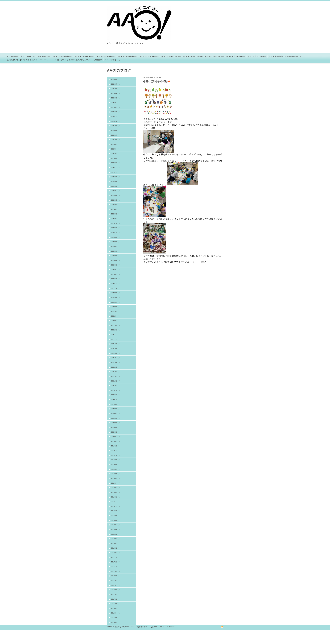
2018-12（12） (116, 501)
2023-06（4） (116, 251)
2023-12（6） (116, 223)
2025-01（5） (116, 163)
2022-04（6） (116, 316)
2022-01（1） (116, 330)
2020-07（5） (116, 413)
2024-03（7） (116, 209)
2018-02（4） (116, 548)
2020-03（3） (116, 432)
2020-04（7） (116, 427)
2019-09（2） (116, 460)
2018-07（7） (116, 525)
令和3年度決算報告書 (149, 56)
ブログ (122, 60)
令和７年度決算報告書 (63, 56)
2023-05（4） (116, 255)
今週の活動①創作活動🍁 (157, 81)
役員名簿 (31, 56)
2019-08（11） (116, 464)
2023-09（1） (116, 237)
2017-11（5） (116, 562)
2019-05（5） (116, 478)
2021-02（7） (116, 381)
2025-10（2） (116, 121)
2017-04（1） (116, 585)
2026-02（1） (116, 102)
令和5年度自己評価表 (214, 56)
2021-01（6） (116, 385)
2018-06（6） (116, 529)
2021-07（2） (116, 358)
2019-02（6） (116, 492)
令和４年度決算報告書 (128, 56)
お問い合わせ (110, 60)
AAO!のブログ (46, 60)
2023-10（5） (116, 232)
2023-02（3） (116, 269)
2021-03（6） (116, 376)
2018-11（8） (116, 506)
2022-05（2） (116, 311)
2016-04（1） (116, 613)
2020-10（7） (116, 399)
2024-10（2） (116, 177)
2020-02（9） (116, 436)
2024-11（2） (116, 172)
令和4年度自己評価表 (235, 56)
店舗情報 (98, 60)
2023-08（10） (116, 242)
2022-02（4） (116, 325)
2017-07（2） (116, 580)
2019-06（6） (116, 474)
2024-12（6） (116, 167)
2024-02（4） (116, 214)
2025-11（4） (116, 116)
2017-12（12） (116, 557)
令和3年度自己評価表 (257, 56)
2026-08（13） (116, 79)
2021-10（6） (116, 344)
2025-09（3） (116, 126)
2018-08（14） (116, 520)
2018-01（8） (116, 552)
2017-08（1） (116, 576)
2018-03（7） (116, 543)
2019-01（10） (116, 497)
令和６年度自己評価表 (193, 56)
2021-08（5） (116, 353)
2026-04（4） (116, 93)
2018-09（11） (116, 515)
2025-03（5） (116, 153)
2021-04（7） (116, 371)
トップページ (12, 56)
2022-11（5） (116, 283)
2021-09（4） (116, 348)
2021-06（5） (116, 362)
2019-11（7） (116, 450)
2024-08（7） (116, 186)
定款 (22, 56)
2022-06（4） (116, 307)
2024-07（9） (116, 191)
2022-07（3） (116, 302)
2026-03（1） (116, 98)
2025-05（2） (116, 144)
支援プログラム (44, 56)
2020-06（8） (116, 418)
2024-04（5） (116, 204)
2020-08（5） (116, 409)
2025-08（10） (116, 130)
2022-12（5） (116, 279)
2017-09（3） (116, 571)
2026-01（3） (116, 107)
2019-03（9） (116, 487)
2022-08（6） (116, 297)
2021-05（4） (116, 367)
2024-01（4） (116, 218)
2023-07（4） (116, 246)
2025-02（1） (116, 158)
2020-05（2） (116, 423)
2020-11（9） (116, 395)
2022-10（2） (116, 288)
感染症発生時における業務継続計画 (21, 60)
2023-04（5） (116, 260)
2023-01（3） (116, 274)
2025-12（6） (116, 112)
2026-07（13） (116, 84)
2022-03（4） (116, 320)
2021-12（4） (116, 334)
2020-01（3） (116, 441)
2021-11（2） (116, 339)
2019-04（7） (116, 483)
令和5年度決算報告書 (106, 56)
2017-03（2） (116, 590)
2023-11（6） (116, 228)
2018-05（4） (116, 534)
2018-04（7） (116, 539)
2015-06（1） (116, 617)
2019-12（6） (116, 446)
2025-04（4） (116, 149)
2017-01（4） (116, 599)
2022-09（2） (116, 293)
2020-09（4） (116, 404)
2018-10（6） (116, 511)
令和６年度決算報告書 (85, 56)
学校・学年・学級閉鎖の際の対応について (73, 60)
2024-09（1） (116, 181)
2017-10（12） (116, 566)
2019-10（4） (116, 455)
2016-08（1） (116, 603)
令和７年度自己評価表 (171, 56)
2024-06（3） (116, 195)
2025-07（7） (116, 135)
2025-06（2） (116, 139)
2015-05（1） (116, 622)
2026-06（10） (116, 88)
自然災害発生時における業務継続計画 (285, 56)
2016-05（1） (116, 608)
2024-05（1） (116, 200)
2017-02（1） (116, 594)
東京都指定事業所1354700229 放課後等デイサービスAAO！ (136, 627)
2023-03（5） (116, 265)
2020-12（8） (116, 390)
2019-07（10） (116, 469)
